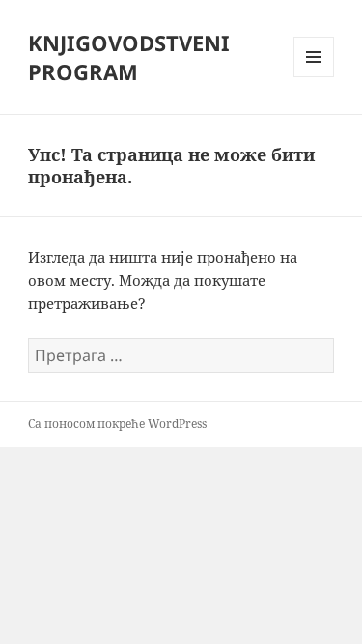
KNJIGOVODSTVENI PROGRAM (129, 57)
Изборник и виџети (314, 76)
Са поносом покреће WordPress (117, 423)
